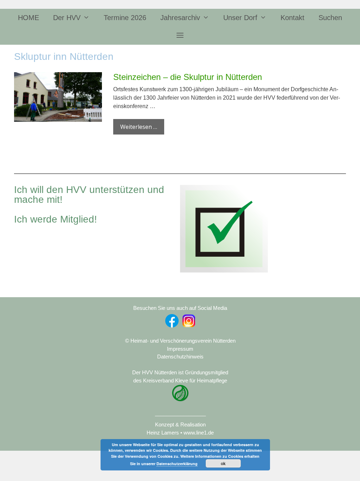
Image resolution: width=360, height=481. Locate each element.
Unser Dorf (240, 17)
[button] (180, 36)
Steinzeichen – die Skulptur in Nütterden (187, 77)
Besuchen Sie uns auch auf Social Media (180, 308)
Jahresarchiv (180, 17)
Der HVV (67, 17)
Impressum (180, 349)
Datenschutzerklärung (177, 463)
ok (223, 463)
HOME (28, 17)
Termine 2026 (125, 17)
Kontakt (292, 17)
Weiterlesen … (138, 127)
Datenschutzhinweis (180, 357)
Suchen (330, 17)
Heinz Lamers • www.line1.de (180, 433)
